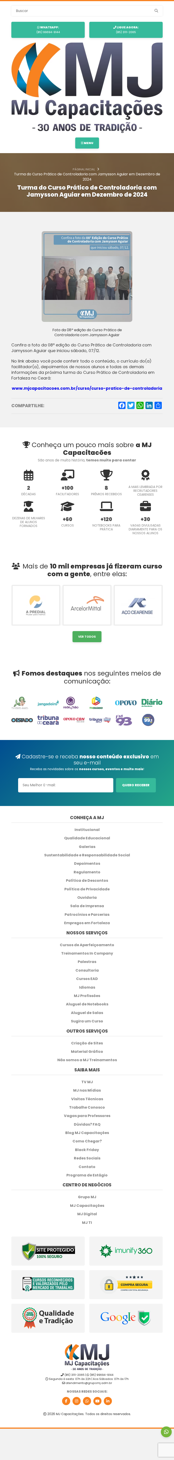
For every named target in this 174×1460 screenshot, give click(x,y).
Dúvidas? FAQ (87, 1124)
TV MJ (87, 1082)
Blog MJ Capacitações (87, 1132)
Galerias (87, 846)
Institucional (87, 829)
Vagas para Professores (87, 1115)
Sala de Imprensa (87, 906)
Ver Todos (87, 637)
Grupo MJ (87, 1197)
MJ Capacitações (87, 1205)
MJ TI (87, 1222)
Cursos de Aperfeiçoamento (87, 945)
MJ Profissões (87, 995)
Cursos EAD (87, 978)
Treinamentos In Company (87, 953)
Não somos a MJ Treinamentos (87, 1060)
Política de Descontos (87, 880)
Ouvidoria (87, 897)
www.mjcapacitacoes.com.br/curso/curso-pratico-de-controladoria (87, 388)
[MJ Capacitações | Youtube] (97, 1401)
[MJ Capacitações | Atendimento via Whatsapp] (166, 1431)
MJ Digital (87, 1214)
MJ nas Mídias (87, 1090)
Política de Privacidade (87, 889)
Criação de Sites (87, 1043)
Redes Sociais (87, 1158)
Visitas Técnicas (87, 1099)
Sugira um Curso (87, 1021)
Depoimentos (87, 863)
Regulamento (87, 872)
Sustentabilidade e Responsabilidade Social (87, 855)
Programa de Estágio (87, 1175)
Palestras (87, 961)
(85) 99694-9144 (48, 29)
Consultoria (87, 970)
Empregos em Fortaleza (87, 923)
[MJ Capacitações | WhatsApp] (87, 1401)
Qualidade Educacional (87, 838)
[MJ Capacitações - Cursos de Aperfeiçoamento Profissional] (86, 87)
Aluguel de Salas (87, 1012)
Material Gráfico (87, 1051)
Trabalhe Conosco (87, 1107)
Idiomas (87, 987)
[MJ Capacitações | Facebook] (66, 1401)
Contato (87, 1166)
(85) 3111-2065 (127, 29)
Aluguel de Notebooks (87, 1004)
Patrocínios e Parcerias (87, 914)
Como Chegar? (87, 1141)
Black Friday (87, 1149)
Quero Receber (136, 785)
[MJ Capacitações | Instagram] (76, 1401)
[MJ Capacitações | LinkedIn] (108, 1401)
